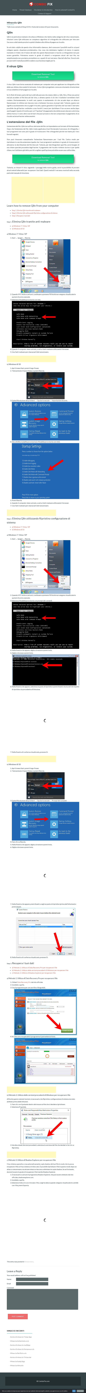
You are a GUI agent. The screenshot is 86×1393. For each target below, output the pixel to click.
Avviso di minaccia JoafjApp (20, 1345)
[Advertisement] (27, 190)
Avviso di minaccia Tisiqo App (21, 1337)
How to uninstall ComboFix (65, 10)
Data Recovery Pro (24, 982)
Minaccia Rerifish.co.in (18, 1353)
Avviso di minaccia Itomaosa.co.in (22, 1349)
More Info (80, 1391)
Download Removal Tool (43, 75)
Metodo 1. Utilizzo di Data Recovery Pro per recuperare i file (34, 968)
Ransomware (28, 1262)
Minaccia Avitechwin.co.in (19, 1341)
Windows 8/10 (18, 229)
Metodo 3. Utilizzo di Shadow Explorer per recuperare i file (34, 973)
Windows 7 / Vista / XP (21, 226)
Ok (74, 1391)
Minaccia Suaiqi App (17, 1361)
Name (9, 1279)
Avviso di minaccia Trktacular (20, 1357)
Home (14, 10)
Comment (10, 1288)
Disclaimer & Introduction (43, 10)
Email (9, 1284)
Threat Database (25, 10)
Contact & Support (44, 13)
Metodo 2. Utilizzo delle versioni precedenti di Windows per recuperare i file (40, 970)
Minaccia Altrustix (16, 1365)
